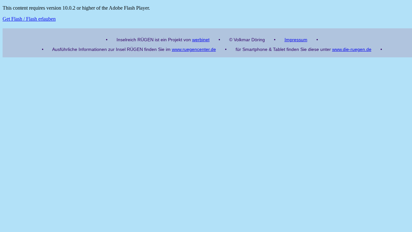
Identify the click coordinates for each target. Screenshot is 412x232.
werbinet (201, 39)
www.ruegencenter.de (194, 49)
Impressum (296, 39)
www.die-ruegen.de (351, 49)
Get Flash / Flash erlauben (29, 19)
